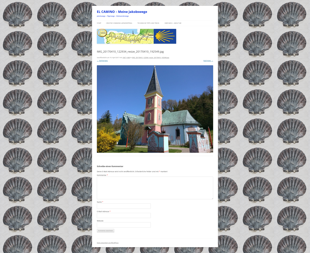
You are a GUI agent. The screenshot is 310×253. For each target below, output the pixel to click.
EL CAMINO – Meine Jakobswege (122, 11)
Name (100, 202)
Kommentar (102, 175)
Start (99, 23)
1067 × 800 (126, 57)
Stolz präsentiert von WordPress (108, 243)
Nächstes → (208, 60)
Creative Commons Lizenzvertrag (119, 23)
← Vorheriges (102, 60)
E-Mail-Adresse (104, 211)
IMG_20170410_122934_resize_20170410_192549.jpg (150, 57)
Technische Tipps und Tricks (148, 23)
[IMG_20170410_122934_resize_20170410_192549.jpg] (155, 109)
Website (100, 221)
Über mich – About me (173, 23)
